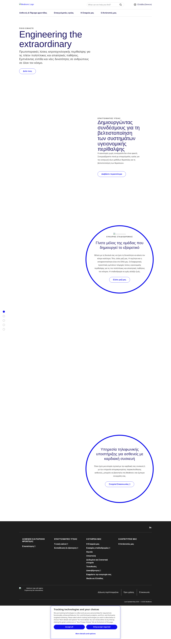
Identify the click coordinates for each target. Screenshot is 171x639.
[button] (121, 4)
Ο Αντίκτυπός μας (109, 13)
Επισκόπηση (28, 546)
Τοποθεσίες (91, 566)
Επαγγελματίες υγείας (64, 13)
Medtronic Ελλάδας (94, 578)
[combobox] (102, 5)
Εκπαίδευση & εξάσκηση (65, 548)
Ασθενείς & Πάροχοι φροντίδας (33, 13)
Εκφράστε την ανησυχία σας (98, 574)
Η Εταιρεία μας (87, 13)
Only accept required (101, 627)
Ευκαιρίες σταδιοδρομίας (97, 548)
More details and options (85, 634)
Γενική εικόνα (60, 544)
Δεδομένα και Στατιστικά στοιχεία (97, 561)
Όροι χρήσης (129, 592)
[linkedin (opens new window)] (149, 527)
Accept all (69, 627)
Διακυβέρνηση (92, 570)
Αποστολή (91, 556)
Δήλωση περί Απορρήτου (108, 592)
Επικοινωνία (144, 592)
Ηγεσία (89, 552)
